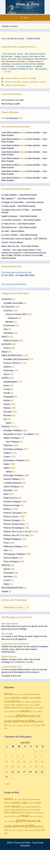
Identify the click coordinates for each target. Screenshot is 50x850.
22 (36, 766)
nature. (40, 711)
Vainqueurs (13, 318)
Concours (7, 310)
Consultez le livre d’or (11, 676)
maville (17, 711)
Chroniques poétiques (13, 449)
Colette (37, 698)
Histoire (6, 400)
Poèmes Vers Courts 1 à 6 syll (17, 531)
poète (30, 721)
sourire (43, 82)
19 (18, 766)
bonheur (26, 694)
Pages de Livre (10, 498)
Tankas (9, 471)
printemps (34, 82)
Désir (39, 702)
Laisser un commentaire (15, 85)
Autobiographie (10, 381)
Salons (6, 584)
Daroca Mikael (25, 702)
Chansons (8, 445)
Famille (6, 393)
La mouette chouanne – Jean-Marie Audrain (21, 220)
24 (6, 772)
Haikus (6, 468)
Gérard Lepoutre (29, 705)
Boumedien (35, 694)
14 (30, 762)
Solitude (20, 725)
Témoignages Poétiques (14, 554)
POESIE (32, 78)
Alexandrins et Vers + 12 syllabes (18, 434)
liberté (21, 708)
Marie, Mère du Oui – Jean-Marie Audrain (20, 246)
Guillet (12, 705)
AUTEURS (6, 344)
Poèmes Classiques (12, 513)
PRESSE (5, 565)
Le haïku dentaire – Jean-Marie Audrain (19, 195)
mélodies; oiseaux (21, 82)
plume (21, 715)
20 (24, 766)
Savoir (6, 374)
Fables (6, 464)
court (7, 701)
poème (18, 721)
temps (38, 725)
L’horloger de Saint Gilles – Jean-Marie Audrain (22, 202)
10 (6, 762)
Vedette (4, 591)
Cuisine (6, 389)
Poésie (6, 404)
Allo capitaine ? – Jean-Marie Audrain (18, 198)
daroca (15, 701)
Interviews (8, 576)
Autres (6, 385)
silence (14, 725)
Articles (6, 569)
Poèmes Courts (10, 516)
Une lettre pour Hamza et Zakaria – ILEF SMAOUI (24, 238)
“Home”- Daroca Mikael (12, 242)
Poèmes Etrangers (12, 520)
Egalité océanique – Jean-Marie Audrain (19, 216)
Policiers (7, 408)
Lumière (11, 711)
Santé (8, 423)
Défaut (4, 351)
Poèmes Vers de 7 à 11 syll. (16, 535)
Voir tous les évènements (13, 284)
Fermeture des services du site (16, 272)
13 (24, 762)
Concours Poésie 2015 (16, 314)
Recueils (7, 411)
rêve (10, 725)
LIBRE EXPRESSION (11, 355)
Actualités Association (13, 303)
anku (15, 694)
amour (8, 694)
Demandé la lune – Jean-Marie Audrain (19, 227)
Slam (5, 550)
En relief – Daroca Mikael (12, 231)
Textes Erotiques (11, 558)
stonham (32, 725)
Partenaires (8, 370)
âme (6, 728)
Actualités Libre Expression (15, 359)
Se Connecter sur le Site (12, 100)
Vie (4, 419)
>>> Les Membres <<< (12, 118)
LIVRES (5, 378)
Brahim (7, 698)
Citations (7, 453)
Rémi (6, 725)
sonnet (26, 725)
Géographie (8, 396)
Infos (5, 329)
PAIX (13, 716)
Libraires (7, 366)
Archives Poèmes (12, 78)
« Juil (6, 784)
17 (6, 766)
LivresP (6, 580)
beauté (20, 694)
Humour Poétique (11, 479)
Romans (7, 415)
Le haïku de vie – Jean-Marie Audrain (18, 223)
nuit (5, 716)
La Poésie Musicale (12, 483)
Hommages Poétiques (13, 475)
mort (31, 711)
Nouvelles (7, 490)
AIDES (4, 337)
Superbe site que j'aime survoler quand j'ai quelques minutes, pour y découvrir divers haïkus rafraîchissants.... (24, 649)
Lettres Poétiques (11, 486)
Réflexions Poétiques (13, 546)
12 (18, 762)
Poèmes (24, 78)
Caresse (8, 82)
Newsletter (8, 333)
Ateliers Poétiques (11, 438)
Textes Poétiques (11, 561)
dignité (33, 702)
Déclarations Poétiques (13, 460)
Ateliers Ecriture (10, 340)
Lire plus (7, 71)
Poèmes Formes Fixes (13, 524)
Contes (6, 456)
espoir (7, 705)
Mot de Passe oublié (10, 104)
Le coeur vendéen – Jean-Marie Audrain (19, 235)
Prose (6, 543)
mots (35, 711)
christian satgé (19, 697)
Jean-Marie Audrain (10, 132)
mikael (24, 711)
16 (42, 762)
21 (30, 766)
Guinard (19, 705)
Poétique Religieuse (12, 539)
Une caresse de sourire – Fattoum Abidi (20, 38)
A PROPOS (6, 299)
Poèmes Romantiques (13, 528)
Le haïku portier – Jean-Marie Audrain (18, 206)
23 (42, 766)
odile (9, 716)
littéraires (10, 322)
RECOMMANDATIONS (12, 588)
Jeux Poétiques (13, 441)
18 (12, 766)
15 (36, 762)
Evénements (9, 325)
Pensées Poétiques (12, 501)
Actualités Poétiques (12, 430)
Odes (5, 494)
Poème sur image (11, 505)
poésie (39, 721)
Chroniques (8, 573)
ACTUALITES (7, 307)
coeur (30, 698)
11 (12, 762)
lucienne (28, 708)
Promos (7, 348)
